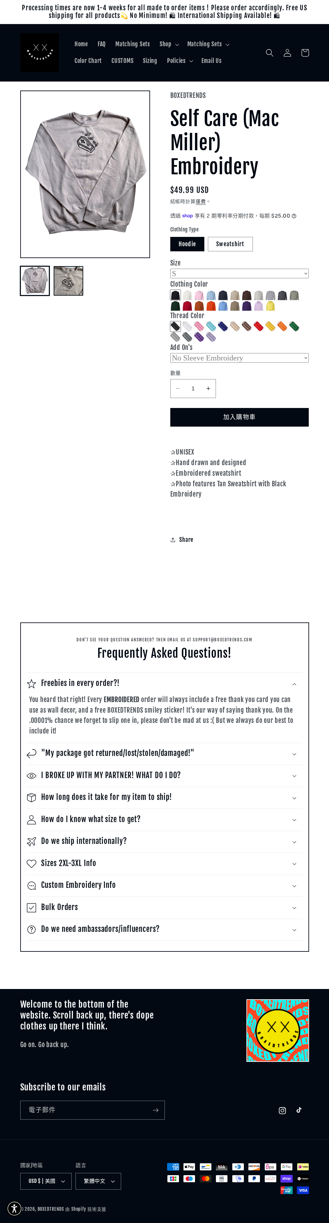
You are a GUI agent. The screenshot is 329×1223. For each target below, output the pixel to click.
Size (175, 263)
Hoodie (187, 243)
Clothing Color (189, 284)
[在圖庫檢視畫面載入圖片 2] (68, 281)
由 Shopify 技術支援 (85, 1209)
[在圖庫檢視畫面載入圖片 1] (35, 281)
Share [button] (186, 539)
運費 (201, 201)
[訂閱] (155, 1110)
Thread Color (187, 316)
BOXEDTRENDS (51, 1209)
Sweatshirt (230, 243)
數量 (175, 373)
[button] (168, 44)
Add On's (181, 347)
